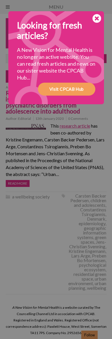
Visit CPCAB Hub (66, 89)
